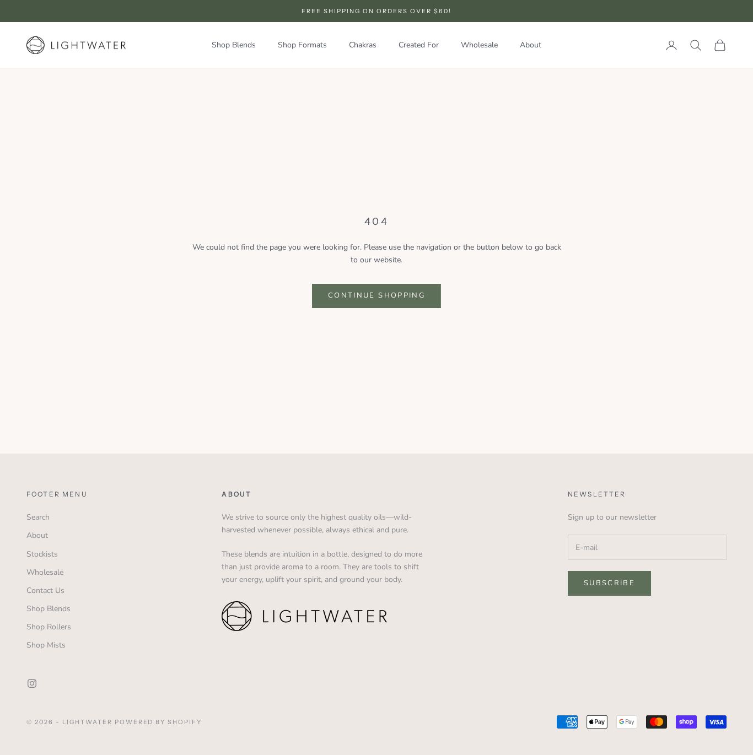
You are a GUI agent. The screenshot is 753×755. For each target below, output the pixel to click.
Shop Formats (302, 45)
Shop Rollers (48, 627)
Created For (419, 45)
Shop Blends (234, 45)
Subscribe (609, 583)
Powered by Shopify (158, 722)
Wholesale (479, 45)
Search (38, 517)
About (530, 45)
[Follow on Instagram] (31, 683)
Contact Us (45, 590)
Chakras (362, 45)
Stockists (42, 554)
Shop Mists (46, 645)
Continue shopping (376, 295)
